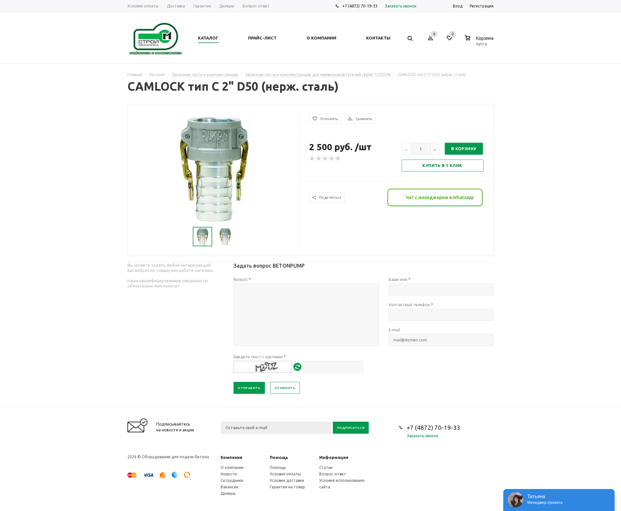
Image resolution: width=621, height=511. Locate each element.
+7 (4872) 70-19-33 (359, 6)
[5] (338, 158)
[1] (312, 158)
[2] (319, 158)
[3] (325, 158)
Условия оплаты (285, 474)
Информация (333, 457)
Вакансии (229, 487)
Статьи (325, 467)
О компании (232, 467)
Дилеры (228, 493)
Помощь (279, 457)
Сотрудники (232, 480)
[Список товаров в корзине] (480, 42)
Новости (229, 474)
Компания (231, 457)
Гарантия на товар (287, 487)
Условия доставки (287, 480)
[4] (332, 158)
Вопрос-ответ (332, 474)
